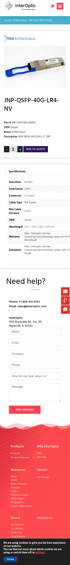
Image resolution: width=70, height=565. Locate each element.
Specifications (17, 171)
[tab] (17, 171)
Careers (42, 469)
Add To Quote (35, 149)
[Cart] (51, 7)
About (15, 518)
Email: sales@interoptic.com (27, 306)
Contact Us (45, 518)
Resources (18, 469)
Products (17, 446)
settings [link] (40, 552)
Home (7, 20)
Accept (10, 559)
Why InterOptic (48, 446)
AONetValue (20, 20)
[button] (60, 6)
